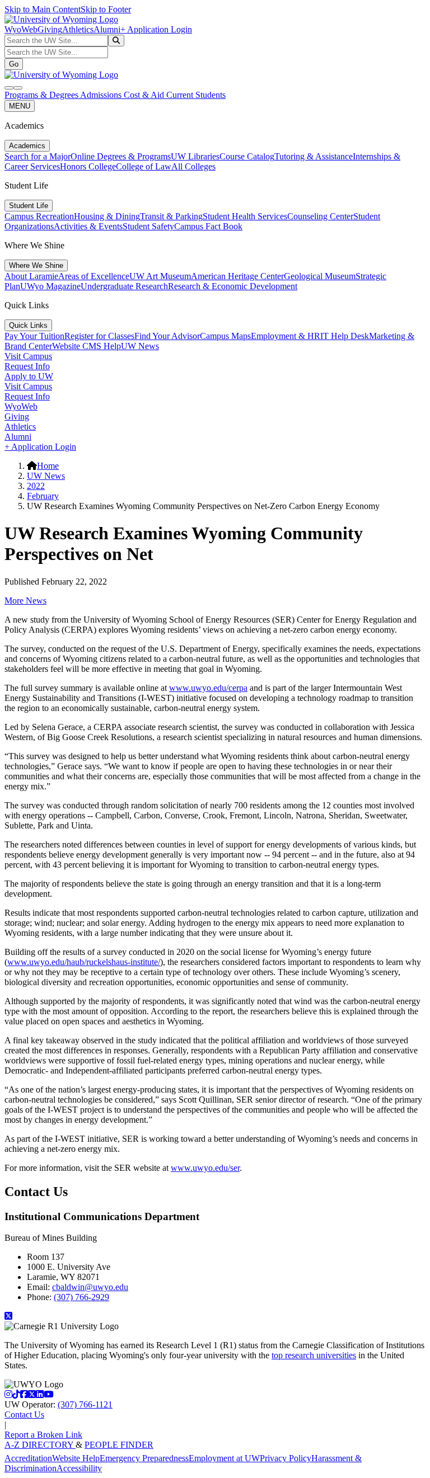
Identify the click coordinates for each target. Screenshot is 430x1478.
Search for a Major (37, 156)
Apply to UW (28, 376)
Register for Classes (99, 336)
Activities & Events (88, 226)
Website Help (76, 1458)
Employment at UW (224, 1458)
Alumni (107, 29)
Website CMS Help (86, 346)
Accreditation (28, 1458)
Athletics (78, 29)
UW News (140, 346)
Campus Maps (225, 336)
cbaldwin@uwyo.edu (90, 1287)
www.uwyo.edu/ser (205, 1168)
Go (13, 64)
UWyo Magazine (50, 286)
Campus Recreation (39, 216)
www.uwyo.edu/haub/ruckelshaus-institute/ (83, 962)
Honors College (88, 166)
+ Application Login (156, 29)
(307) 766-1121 (85, 1404)
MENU (19, 106)
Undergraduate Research (124, 286)
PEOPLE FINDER (119, 1444)
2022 (36, 486)
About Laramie (31, 276)
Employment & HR (285, 336)
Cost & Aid (145, 95)
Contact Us (24, 1414)
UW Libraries (195, 156)
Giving (50, 29)
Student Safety (148, 226)
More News (25, 600)
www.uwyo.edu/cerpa (208, 688)
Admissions (102, 95)
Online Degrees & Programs (121, 156)
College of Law (143, 166)
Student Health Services (245, 216)
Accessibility (79, 1468)
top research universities (314, 1355)
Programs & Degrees (42, 95)
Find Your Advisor (167, 336)
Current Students (196, 95)
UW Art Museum (160, 276)
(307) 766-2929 (81, 1297)
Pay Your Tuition (34, 336)
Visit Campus (28, 356)
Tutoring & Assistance (313, 156)
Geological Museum (320, 276)
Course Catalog (246, 156)
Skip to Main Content (42, 9)
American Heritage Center (237, 276)
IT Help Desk (344, 336)
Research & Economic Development (232, 286)
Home (48, 465)
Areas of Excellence (93, 276)
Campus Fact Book (208, 226)
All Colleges (193, 166)
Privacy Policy (285, 1458)
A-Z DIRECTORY (40, 1444)
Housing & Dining (107, 216)
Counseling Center (320, 216)
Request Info (27, 366)
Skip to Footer (106, 9)
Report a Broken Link (43, 1434)
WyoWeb (21, 29)
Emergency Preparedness (144, 1458)
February (43, 496)
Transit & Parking (171, 216)
